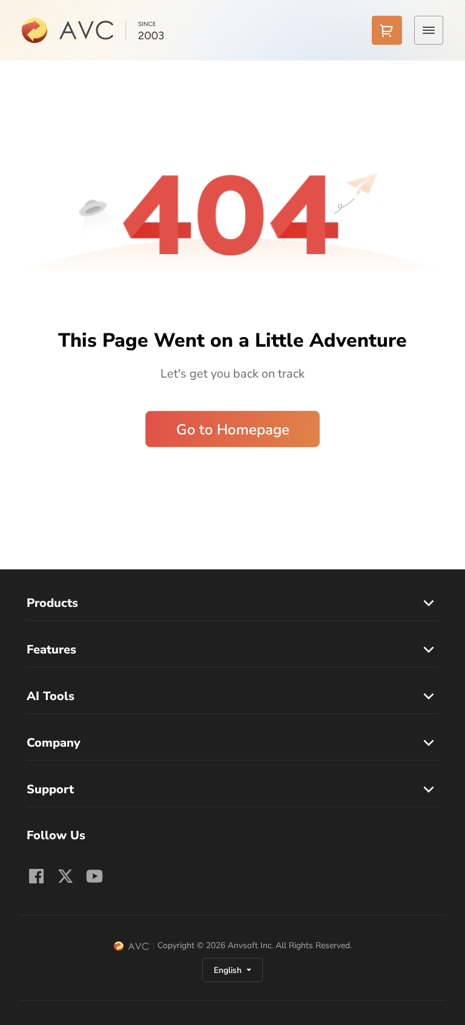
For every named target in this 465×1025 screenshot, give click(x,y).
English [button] (229, 970)
